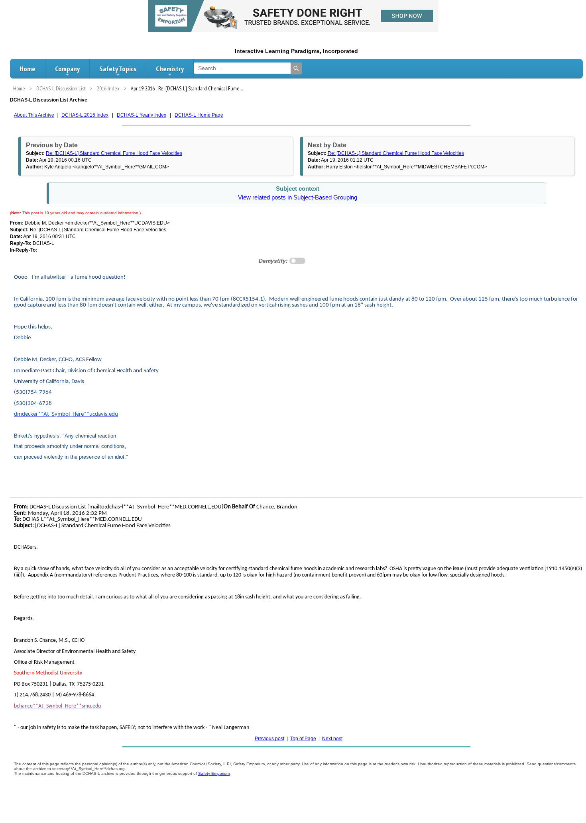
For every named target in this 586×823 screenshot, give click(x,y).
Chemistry (170, 68)
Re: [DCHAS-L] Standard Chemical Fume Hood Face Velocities (114, 153)
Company (67, 68)
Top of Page (303, 738)
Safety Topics (117, 68)
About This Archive (34, 115)
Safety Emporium (214, 773)
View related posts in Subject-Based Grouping (297, 197)
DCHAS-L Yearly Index (141, 115)
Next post (332, 738)
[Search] (296, 68)
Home (27, 68)
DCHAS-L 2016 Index (84, 115)
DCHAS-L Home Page (199, 115)
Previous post (269, 738)
